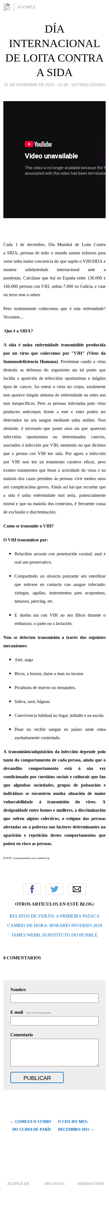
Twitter (54, 889)
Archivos (54, 1183)
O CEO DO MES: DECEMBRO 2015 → (76, 1126)
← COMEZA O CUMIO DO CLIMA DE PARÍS (30, 1126)
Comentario (21, 1034)
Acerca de (18, 1183)
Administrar (90, 1183)
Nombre (18, 989)
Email (77, 889)
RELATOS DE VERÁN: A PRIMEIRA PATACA (55, 916)
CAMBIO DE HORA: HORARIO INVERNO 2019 (54, 925)
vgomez (26, 7)
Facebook (32, 889)
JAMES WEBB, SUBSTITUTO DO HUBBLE (54, 935)
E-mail (31, 1012)
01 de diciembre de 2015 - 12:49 (36, 84)
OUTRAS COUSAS (88, 84)
